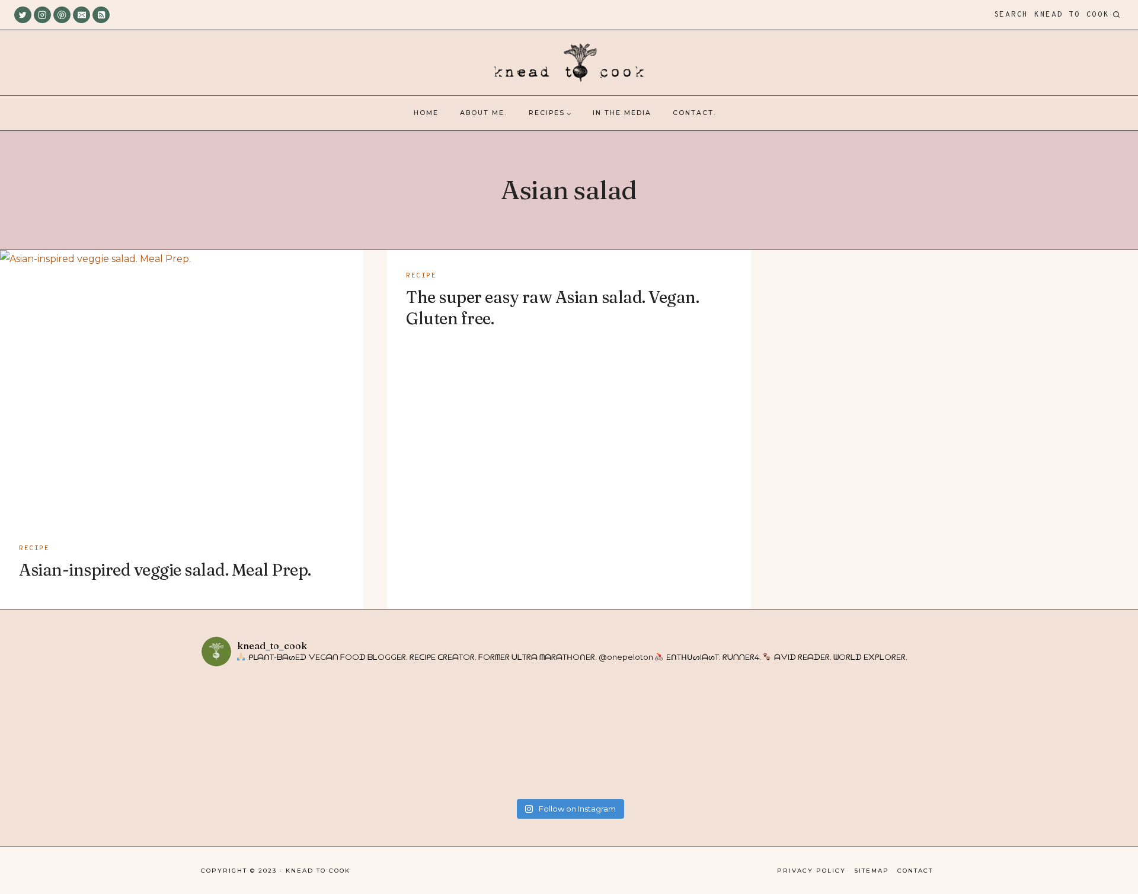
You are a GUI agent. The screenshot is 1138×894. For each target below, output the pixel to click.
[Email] (81, 15)
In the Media (622, 113)
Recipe (34, 548)
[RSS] (101, 15)
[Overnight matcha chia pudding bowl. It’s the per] (875, 734)
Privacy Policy (811, 870)
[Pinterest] (62, 15)
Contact (915, 870)
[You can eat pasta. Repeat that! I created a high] (752, 734)
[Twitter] (22, 15)
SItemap (871, 870)
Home (426, 113)
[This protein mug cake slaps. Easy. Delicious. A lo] (507, 734)
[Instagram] (42, 15)
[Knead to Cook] (569, 63)
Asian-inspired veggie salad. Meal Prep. (165, 570)
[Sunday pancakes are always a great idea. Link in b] (263, 734)
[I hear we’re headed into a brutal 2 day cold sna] (385, 734)
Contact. (694, 113)
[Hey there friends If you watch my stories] (630, 734)
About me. (483, 113)
